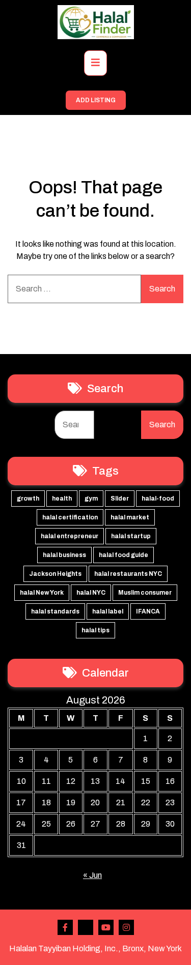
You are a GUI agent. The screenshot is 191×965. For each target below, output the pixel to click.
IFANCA (148, 611)
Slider (120, 498)
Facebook (65, 927)
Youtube (106, 927)
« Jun (92, 875)
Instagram (126, 927)
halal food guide (123, 555)
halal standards (55, 611)
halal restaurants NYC (128, 573)
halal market (130, 517)
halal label (107, 611)
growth (28, 498)
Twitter (85, 927)
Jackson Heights (55, 573)
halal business (64, 555)
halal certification (70, 517)
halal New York (42, 592)
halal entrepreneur (69, 536)
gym (91, 498)
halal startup (131, 536)
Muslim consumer (145, 592)
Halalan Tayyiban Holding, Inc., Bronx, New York (95, 948)
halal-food (158, 498)
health (62, 498)
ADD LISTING (96, 100)
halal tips (95, 630)
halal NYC (90, 592)
